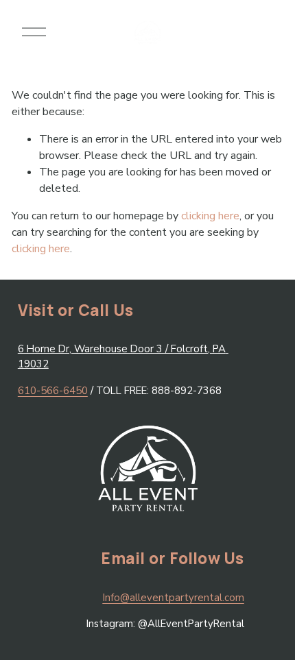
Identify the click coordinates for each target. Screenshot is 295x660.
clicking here (210, 215)
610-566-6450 (53, 391)
